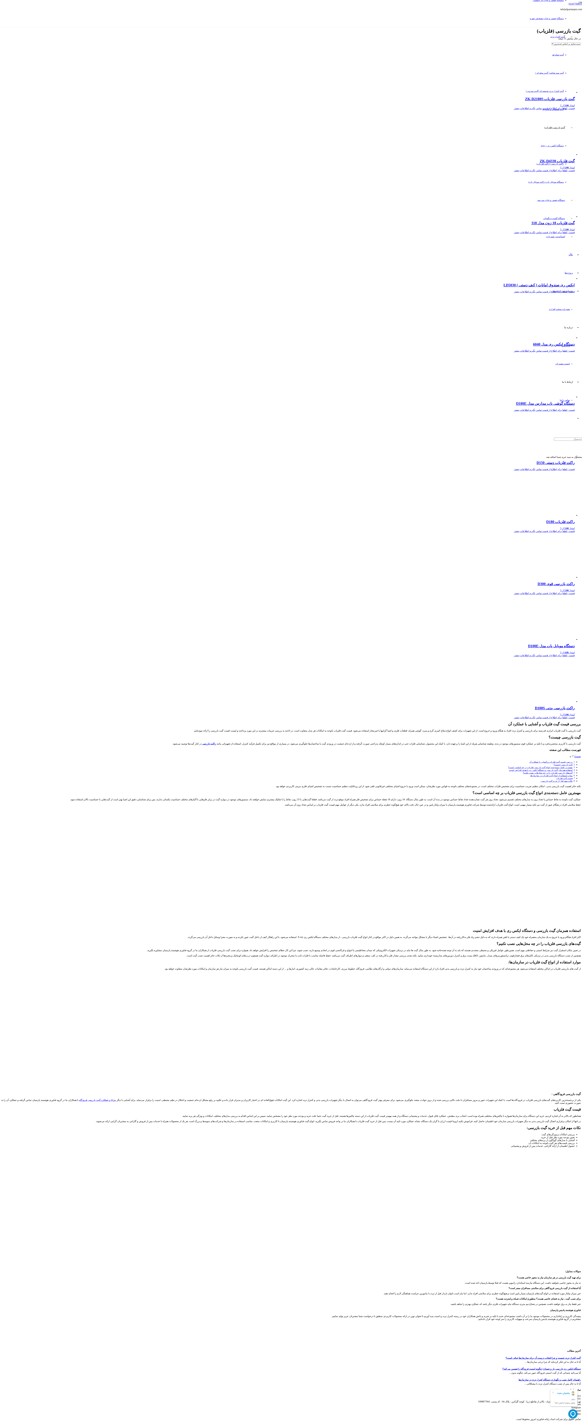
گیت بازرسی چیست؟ (563, 764)
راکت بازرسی (209, 743)
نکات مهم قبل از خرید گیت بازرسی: (556, 781)
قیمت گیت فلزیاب (564, 778)
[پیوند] (495, 34)
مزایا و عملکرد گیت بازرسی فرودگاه (97, 1100)
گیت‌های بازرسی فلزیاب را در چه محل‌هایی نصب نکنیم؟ (548, 773)
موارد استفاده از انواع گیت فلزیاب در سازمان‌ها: (551, 775)
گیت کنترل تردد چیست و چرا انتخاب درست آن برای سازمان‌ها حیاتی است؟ (543, 1358)
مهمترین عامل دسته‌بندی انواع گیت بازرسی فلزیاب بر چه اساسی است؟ (540, 767)
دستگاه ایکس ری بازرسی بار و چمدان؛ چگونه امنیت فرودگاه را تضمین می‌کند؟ (541, 1369)
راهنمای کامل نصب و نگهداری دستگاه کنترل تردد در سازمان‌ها (550, 1379)
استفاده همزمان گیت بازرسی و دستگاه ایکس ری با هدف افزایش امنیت (541, 770)
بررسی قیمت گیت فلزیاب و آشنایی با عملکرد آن (551, 762)
